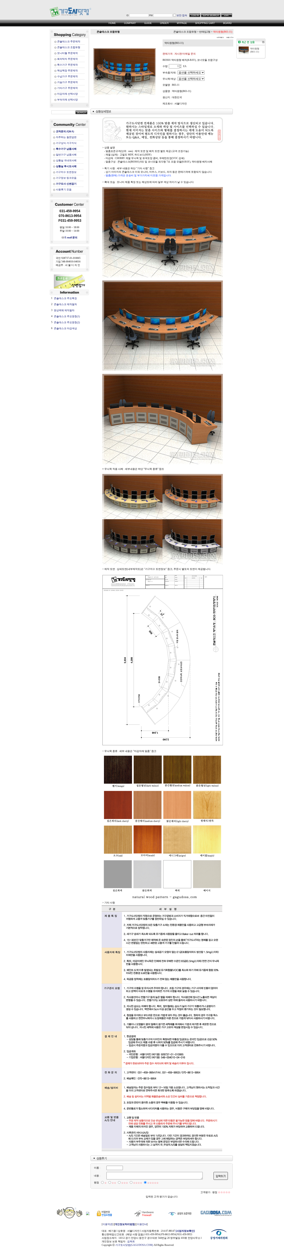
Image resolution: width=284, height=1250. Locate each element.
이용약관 (107, 1224)
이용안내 (142, 1224)
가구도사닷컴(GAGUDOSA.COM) (134, 1245)
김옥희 (131, 1241)
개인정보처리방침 (125, 1224)
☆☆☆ (124, 1182)
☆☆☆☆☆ (153, 1182)
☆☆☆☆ (137, 1182)
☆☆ (114, 1182)
